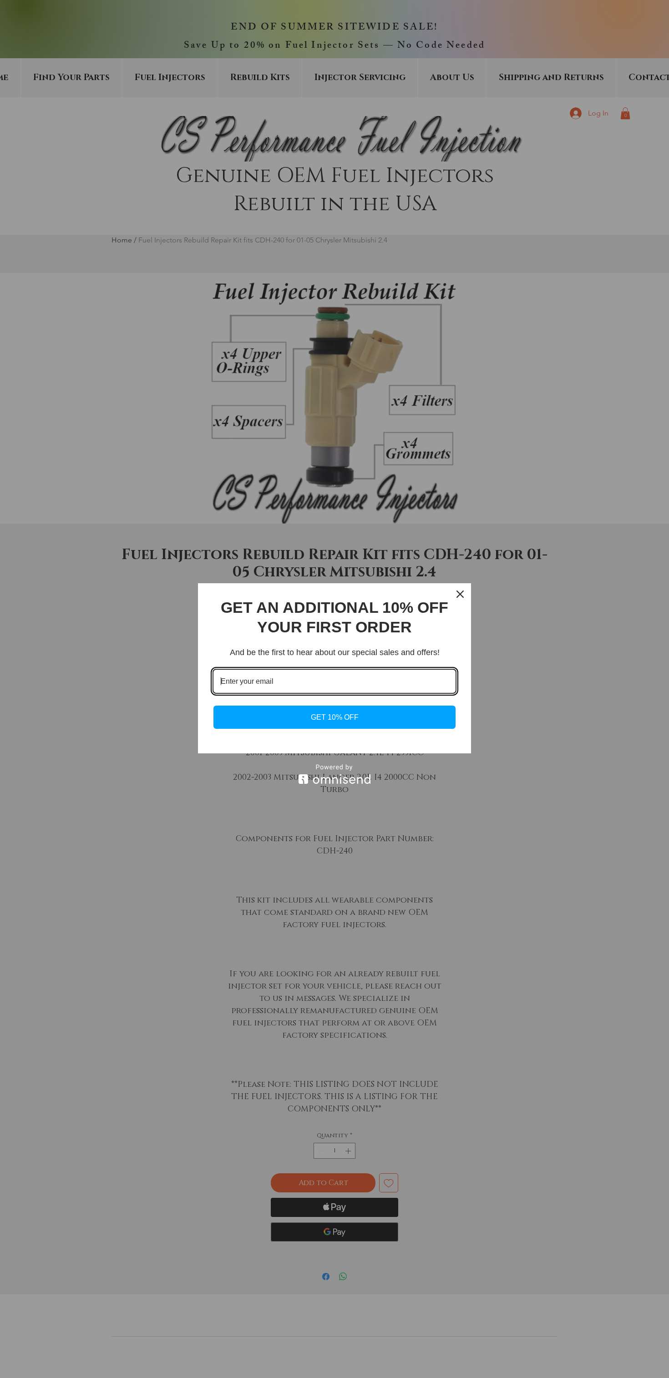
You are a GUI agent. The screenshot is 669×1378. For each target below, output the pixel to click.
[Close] (460, 594)
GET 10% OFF (335, 717)
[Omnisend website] (334, 774)
